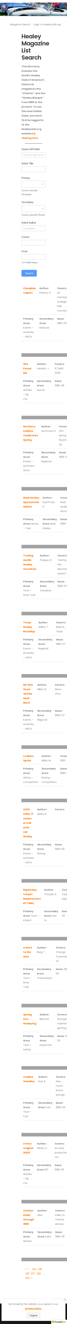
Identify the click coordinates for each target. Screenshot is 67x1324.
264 (27, 1278)
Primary (25, 177)
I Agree (33, 1315)
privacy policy (33, 1308)
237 (33, 1273)
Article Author (28, 222)
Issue (24, 251)
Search (29, 273)
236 (27, 1273)
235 (40, 1269)
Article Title (27, 163)
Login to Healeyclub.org (47, 24)
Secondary (27, 202)
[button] (65, 1299)
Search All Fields (30, 149)
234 (34, 1269)
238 (38, 1273)
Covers (25, 236)
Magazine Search (20, 24)
